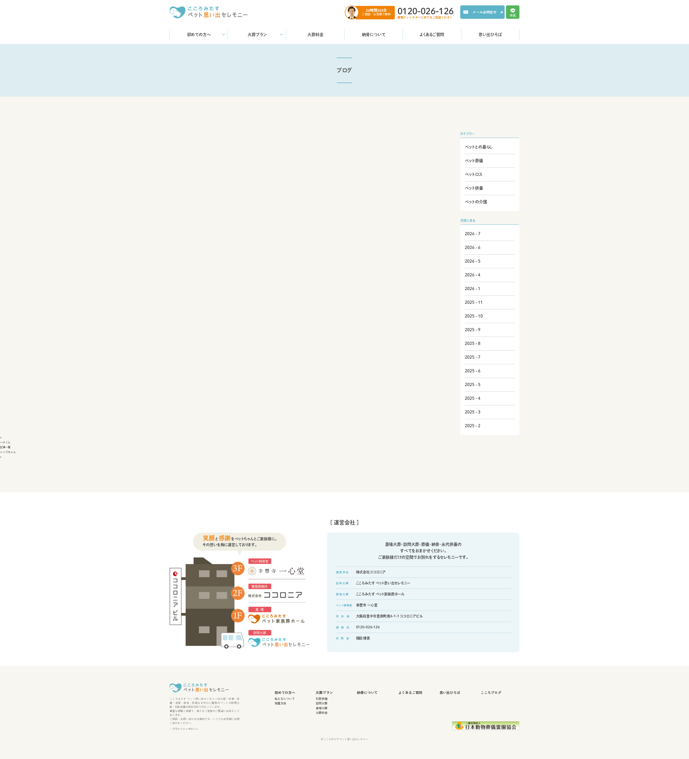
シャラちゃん (8, 452)
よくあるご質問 (432, 35)
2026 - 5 (472, 261)
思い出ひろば (490, 35)
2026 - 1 (472, 289)
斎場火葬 (321, 708)
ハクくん (5, 442)
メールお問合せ (484, 12)
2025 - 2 (472, 426)
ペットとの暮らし (479, 147)
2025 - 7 (472, 357)
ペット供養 (474, 188)
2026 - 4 (472, 275)
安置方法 (280, 703)
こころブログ (491, 693)
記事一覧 (5, 447)
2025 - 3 (472, 412)
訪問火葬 (321, 703)
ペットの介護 (476, 202)
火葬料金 (315, 35)
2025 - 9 (472, 330)
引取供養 (321, 698)
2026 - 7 (472, 234)
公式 (513, 15)
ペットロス (474, 174)
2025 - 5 (472, 385)
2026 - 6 (472, 247)
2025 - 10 (474, 316)
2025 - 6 (472, 371)
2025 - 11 (474, 302)
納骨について (373, 35)
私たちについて (285, 698)
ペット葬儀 (474, 161)
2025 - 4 (472, 398)
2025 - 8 (472, 343)
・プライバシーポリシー (184, 728)
